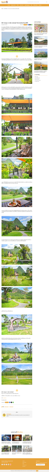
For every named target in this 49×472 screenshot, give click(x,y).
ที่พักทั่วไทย (24, 466)
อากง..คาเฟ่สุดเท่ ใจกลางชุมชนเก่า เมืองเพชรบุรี (5, 453)
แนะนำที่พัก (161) (37, 81)
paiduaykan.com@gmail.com (43, 462)
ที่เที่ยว (18, 5)
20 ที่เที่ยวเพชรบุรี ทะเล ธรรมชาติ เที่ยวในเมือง (15, 443)
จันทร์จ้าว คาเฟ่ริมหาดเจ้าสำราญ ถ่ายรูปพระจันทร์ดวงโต (27, 453)
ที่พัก (31, 5)
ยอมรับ (37, 470)
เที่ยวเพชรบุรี (6, 406)
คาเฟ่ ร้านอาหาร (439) (37, 80)
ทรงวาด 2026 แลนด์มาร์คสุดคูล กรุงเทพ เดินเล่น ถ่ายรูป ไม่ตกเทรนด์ (40, 34)
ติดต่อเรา (40, 5)
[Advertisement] (17, 15)
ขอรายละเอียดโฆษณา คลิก (40, 464)
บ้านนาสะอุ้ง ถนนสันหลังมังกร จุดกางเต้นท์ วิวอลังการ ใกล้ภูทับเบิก (40, 47)
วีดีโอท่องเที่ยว (35, 5)
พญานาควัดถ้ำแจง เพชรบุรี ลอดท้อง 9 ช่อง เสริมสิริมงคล (6, 443)
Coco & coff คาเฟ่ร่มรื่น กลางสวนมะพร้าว (17, 453)
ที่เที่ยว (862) (36, 76)
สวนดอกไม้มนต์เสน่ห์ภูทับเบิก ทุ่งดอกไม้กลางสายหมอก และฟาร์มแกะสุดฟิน (40, 72)
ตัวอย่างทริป (22, 5)
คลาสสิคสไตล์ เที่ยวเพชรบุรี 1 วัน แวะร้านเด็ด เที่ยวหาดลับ (27, 443)
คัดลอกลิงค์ (26, 24)
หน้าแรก (9, 5)
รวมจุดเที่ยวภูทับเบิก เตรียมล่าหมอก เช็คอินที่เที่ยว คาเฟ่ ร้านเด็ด (40, 59)
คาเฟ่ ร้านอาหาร (27, 5)
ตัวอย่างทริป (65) (37, 79)
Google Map (4, 397)
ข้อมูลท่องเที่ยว (13, 5)
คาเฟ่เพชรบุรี (11, 406)
